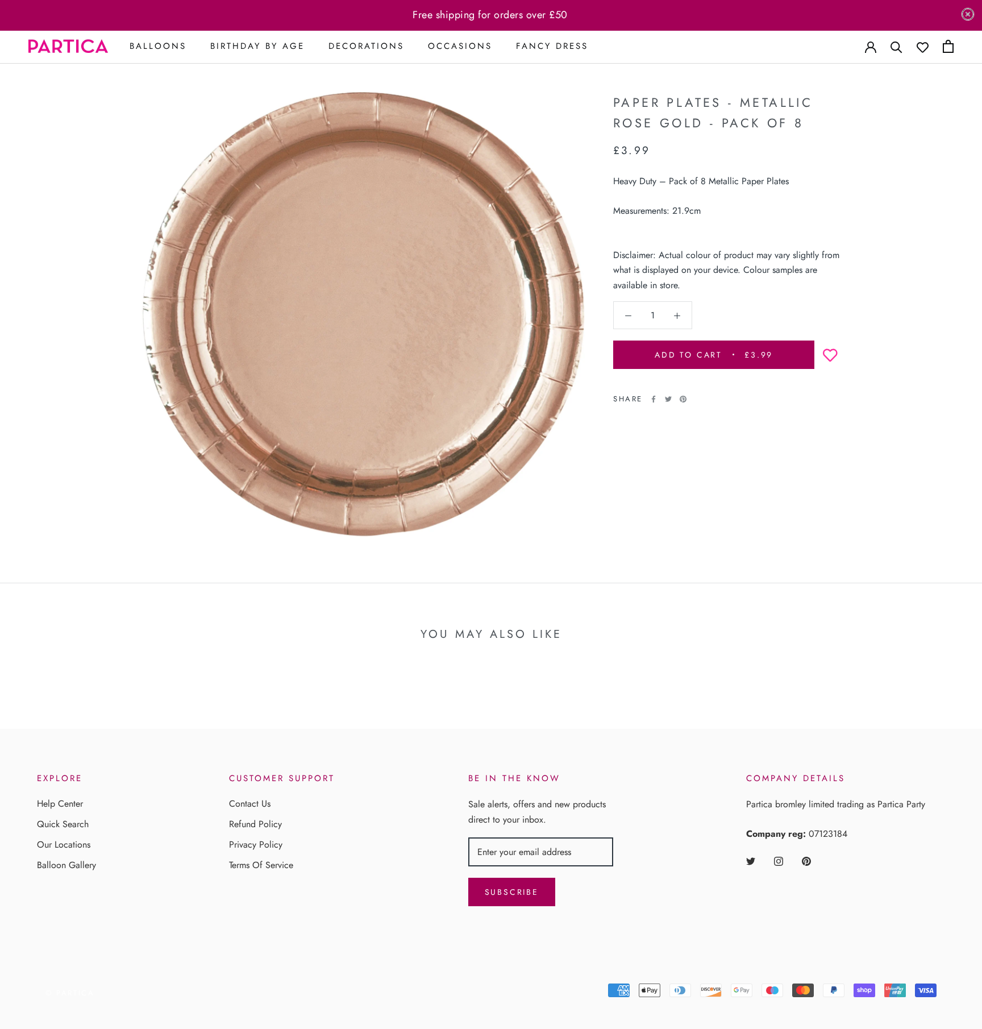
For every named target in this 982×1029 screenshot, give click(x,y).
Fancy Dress (552, 46)
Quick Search (63, 824)
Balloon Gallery (66, 865)
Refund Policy (255, 824)
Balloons (158, 46)
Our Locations (63, 844)
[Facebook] (653, 399)
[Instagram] (778, 860)
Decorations (366, 46)
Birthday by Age (257, 46)
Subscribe (512, 892)
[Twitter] (668, 399)
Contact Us (250, 803)
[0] (948, 46)
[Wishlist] (923, 46)
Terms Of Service (261, 865)
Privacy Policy (255, 844)
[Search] (896, 46)
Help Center (60, 803)
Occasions (460, 46)
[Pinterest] (683, 399)
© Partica (69, 992)
